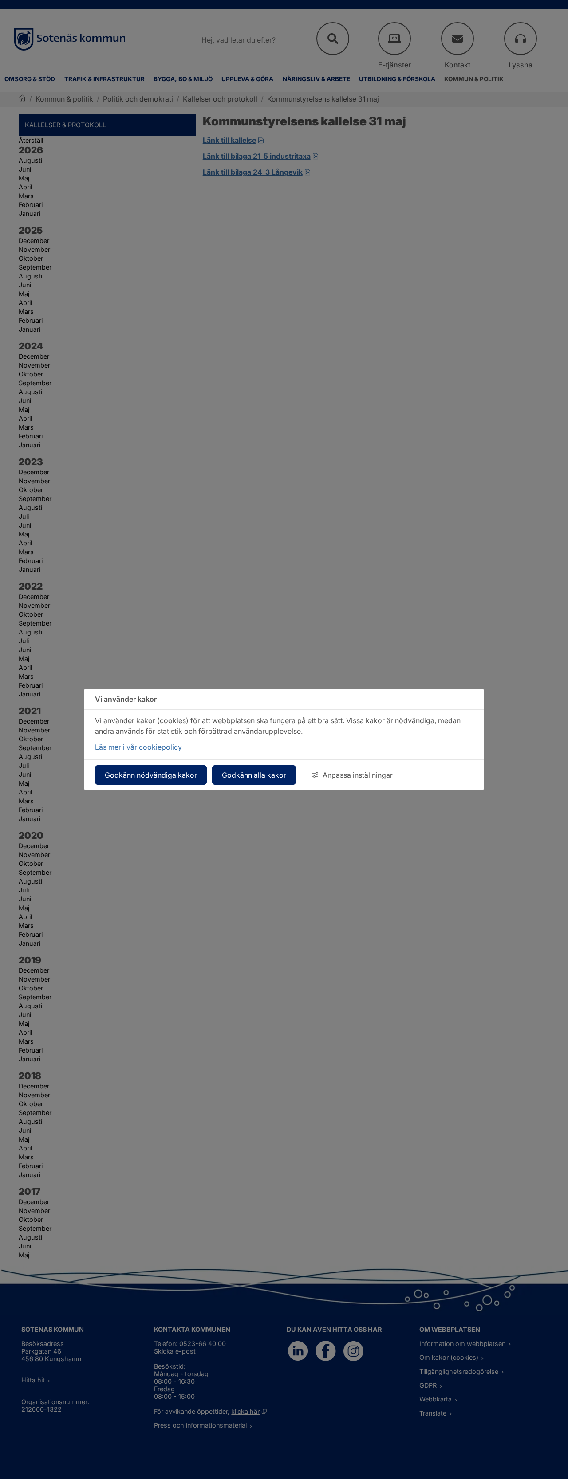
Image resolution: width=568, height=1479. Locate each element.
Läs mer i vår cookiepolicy (138, 747)
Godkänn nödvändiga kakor (151, 775)
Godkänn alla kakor (254, 775)
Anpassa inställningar (358, 775)
